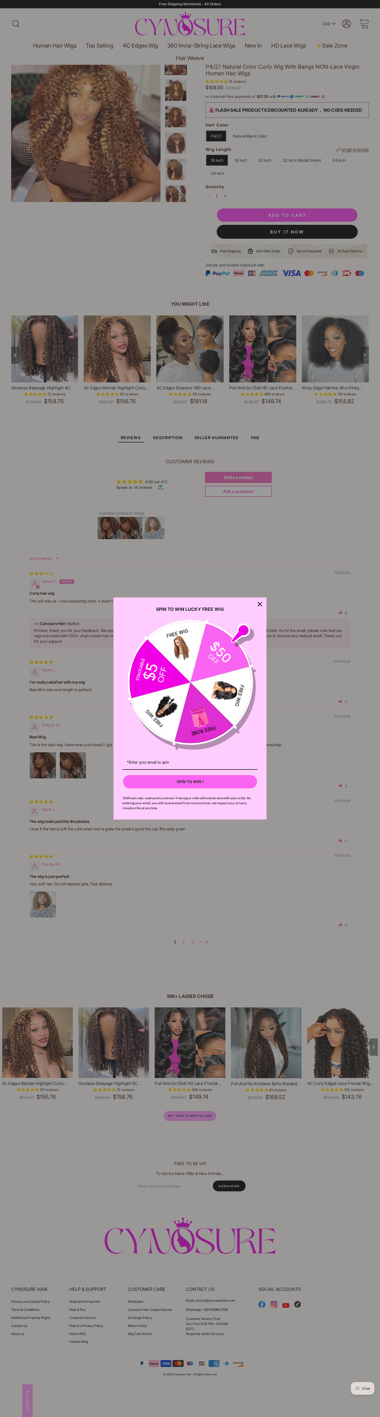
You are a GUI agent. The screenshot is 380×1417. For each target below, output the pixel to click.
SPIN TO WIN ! (190, 781)
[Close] (260, 604)
